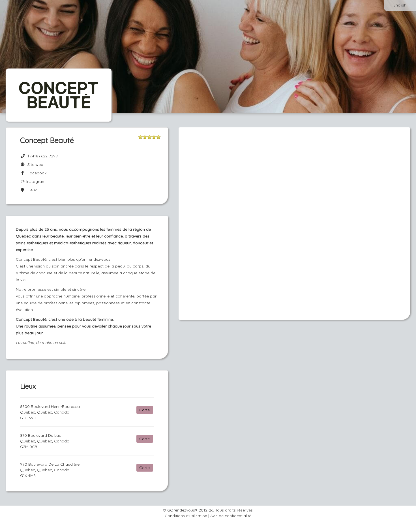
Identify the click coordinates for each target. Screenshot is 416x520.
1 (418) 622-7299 (42, 156)
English (399, 5)
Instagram (35, 181)
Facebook (35, 173)
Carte (144, 409)
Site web (34, 164)
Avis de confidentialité (230, 515)
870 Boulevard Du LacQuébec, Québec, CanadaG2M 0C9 (44, 441)
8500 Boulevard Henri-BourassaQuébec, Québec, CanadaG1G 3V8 (50, 412)
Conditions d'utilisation (186, 515)
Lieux (31, 189)
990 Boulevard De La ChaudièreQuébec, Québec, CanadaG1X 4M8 (50, 470)
